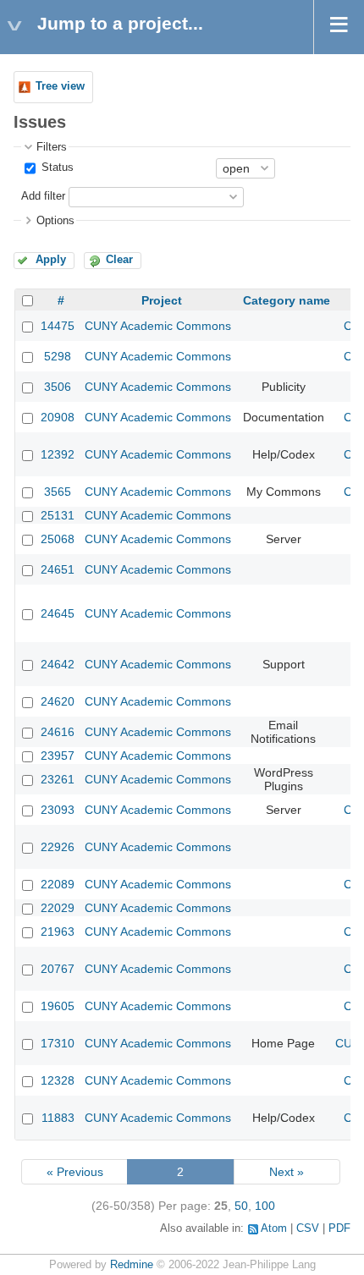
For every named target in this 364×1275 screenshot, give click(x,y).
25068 (57, 539)
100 (265, 1205)
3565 (57, 491)
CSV (307, 1228)
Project (161, 300)
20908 (57, 417)
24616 (57, 732)
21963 (57, 931)
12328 (57, 1080)
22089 (57, 884)
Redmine (131, 1265)
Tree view (60, 86)
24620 (57, 701)
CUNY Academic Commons (158, 325)
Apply (51, 260)
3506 (57, 386)
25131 (57, 515)
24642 (57, 664)
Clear (119, 260)
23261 (57, 779)
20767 (57, 968)
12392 (57, 454)
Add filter (43, 196)
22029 (57, 908)
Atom (274, 1228)
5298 (57, 356)
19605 (57, 1006)
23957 (57, 755)
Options (55, 221)
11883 (57, 1117)
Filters (51, 147)
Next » (286, 1172)
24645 (57, 613)
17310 (57, 1043)
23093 (57, 809)
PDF (339, 1228)
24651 (57, 569)
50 (241, 1205)
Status (56, 167)
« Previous (75, 1172)
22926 (57, 847)
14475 (57, 325)
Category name (286, 300)
